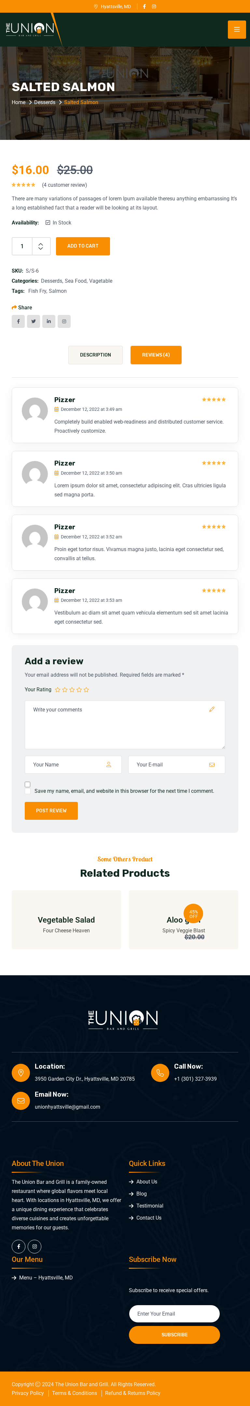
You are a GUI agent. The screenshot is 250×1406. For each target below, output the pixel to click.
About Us (146, 1182)
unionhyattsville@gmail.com (67, 1107)
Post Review (51, 811)
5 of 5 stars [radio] (86, 689)
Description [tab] (95, 355)
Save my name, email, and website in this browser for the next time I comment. (124, 791)
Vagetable (100, 281)
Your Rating (38, 689)
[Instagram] (34, 1246)
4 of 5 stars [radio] (79, 689)
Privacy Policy (28, 1393)
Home (18, 102)
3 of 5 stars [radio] (72, 689)
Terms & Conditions (74, 1393)
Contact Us (148, 1218)
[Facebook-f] (18, 1246)
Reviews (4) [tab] (156, 355)
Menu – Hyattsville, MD (46, 1278)
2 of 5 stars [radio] (65, 689)
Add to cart (83, 246)
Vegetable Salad (66, 920)
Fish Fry (37, 291)
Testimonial (149, 1206)
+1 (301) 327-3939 (195, 1079)
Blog (141, 1194)
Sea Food (76, 281)
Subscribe (174, 1335)
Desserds (44, 102)
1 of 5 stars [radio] (58, 689)
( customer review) (64, 185)
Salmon (58, 291)
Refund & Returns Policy (132, 1393)
